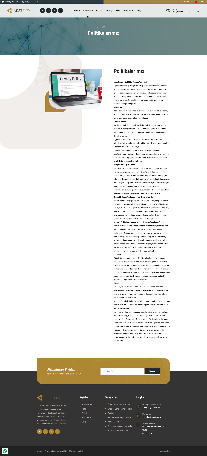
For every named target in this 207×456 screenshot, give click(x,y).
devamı (63, 424)
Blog (139, 10)
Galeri (118, 10)
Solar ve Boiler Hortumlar (118, 430)
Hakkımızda (88, 10)
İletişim (187, 2)
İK (181, 2)
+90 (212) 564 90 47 (31, 2)
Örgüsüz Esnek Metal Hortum (120, 409)
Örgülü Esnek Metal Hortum (119, 404)
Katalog (109, 10)
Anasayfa (76, 10)
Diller (200, 2)
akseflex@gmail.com (11, 2)
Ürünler (99, 10)
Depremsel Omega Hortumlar (120, 426)
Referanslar (129, 10)
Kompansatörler (114, 422)
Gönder (152, 371)
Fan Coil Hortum (114, 413)
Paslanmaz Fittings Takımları (120, 417)
